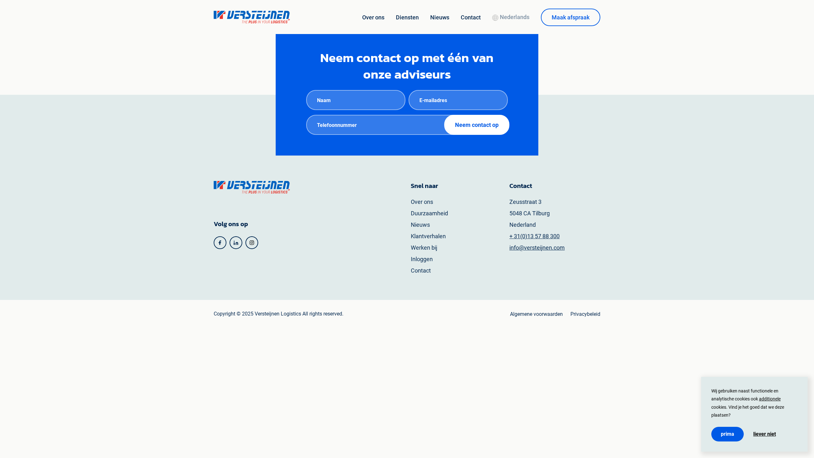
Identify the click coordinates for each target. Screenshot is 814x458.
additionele (770, 398)
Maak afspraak (571, 17)
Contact (471, 17)
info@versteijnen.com (537, 247)
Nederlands (514, 17)
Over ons (373, 17)
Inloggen (422, 259)
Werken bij (424, 247)
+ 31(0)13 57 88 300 (534, 236)
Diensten (407, 17)
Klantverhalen (428, 236)
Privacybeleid (585, 314)
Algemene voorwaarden (536, 314)
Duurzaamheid (429, 213)
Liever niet (764, 434)
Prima (727, 434)
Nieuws (439, 17)
